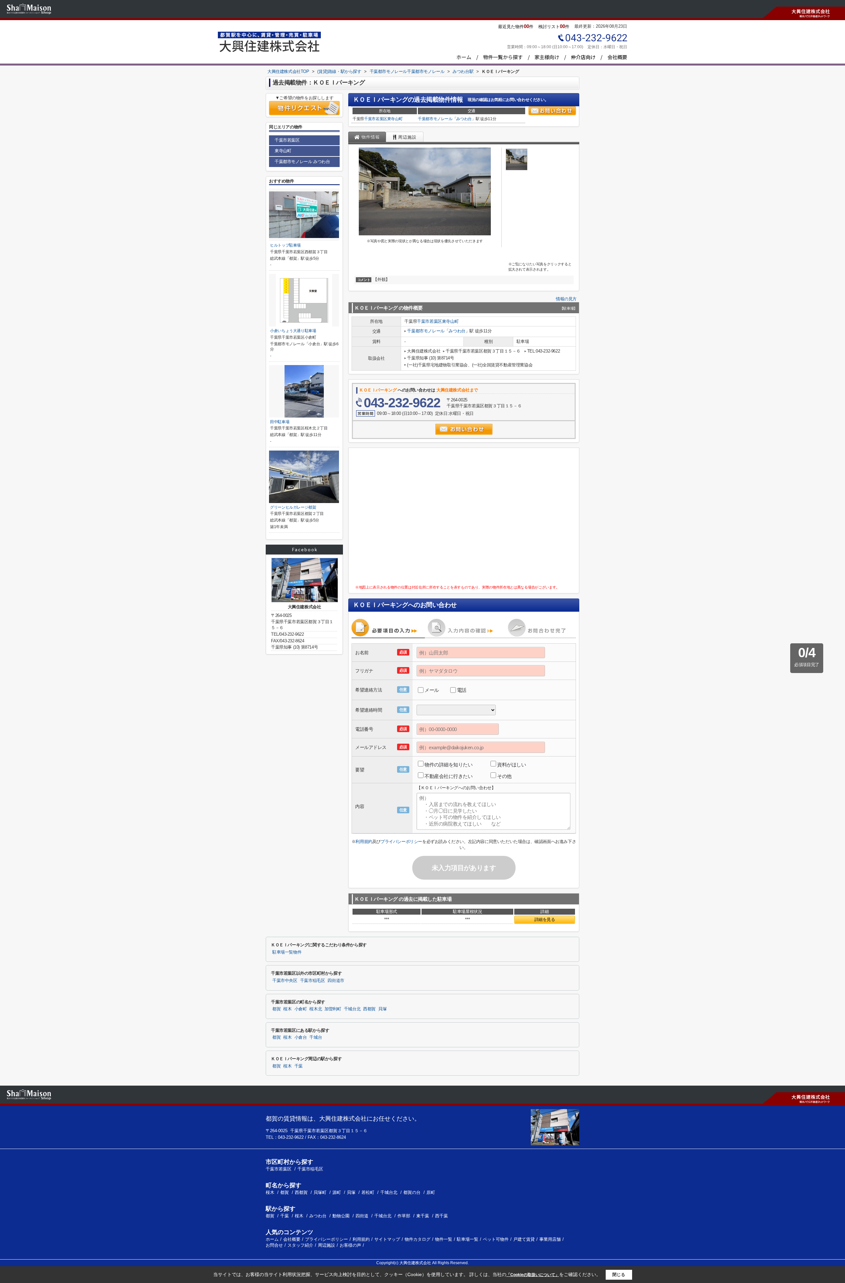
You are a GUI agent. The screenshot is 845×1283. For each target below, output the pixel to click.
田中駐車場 (279, 422)
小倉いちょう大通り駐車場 (293, 330)
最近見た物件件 (515, 26)
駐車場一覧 (467, 1239)
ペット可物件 (496, 1239)
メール (431, 690)
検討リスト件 (553, 26)
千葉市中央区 (284, 980)
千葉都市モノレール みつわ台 (302, 161)
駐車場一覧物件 (286, 952)
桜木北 (315, 1009)
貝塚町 (321, 1192)
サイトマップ (387, 1239)
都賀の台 (412, 1192)
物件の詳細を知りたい (448, 764)
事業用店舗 (550, 1239)
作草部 (403, 1215)
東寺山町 (395, 119)
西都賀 (369, 1009)
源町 (337, 1192)
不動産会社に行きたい (448, 776)
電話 (461, 690)
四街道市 (335, 980)
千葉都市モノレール (435, 119)
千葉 (298, 1066)
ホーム (272, 1239)
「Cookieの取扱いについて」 (532, 1274)
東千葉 (422, 1215)
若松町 (368, 1192)
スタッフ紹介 (300, 1245)
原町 (430, 1192)
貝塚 (382, 1009)
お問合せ (274, 1245)
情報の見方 (566, 298)
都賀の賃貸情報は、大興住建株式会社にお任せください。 (343, 1118)
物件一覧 (443, 1239)
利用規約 (363, 841)
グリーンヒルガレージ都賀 (293, 507)
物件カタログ (417, 1239)
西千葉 (441, 1215)
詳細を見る (544, 919)
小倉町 (300, 1009)
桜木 (287, 1009)
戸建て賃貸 (524, 1239)
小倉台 (300, 1037)
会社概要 (291, 1239)
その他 (504, 776)
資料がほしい (511, 764)
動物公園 (341, 1215)
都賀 (276, 1009)
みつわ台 (464, 119)
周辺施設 (326, 1245)
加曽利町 (332, 1009)
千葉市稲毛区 (312, 980)
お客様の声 (350, 1245)
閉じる (618, 1274)
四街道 (361, 1215)
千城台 (315, 1037)
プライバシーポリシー (401, 841)
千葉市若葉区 (375, 119)
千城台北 (352, 1009)
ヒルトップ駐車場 (285, 245)
